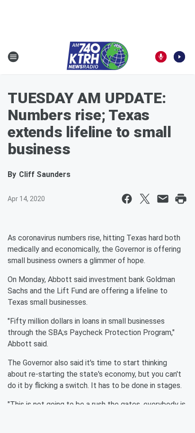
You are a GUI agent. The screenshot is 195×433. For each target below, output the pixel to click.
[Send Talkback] (161, 56)
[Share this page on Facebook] (126, 198)
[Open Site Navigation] (13, 56)
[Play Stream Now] (179, 56)
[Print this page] (180, 198)
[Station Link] (97, 57)
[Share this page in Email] (162, 198)
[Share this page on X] (144, 198)
